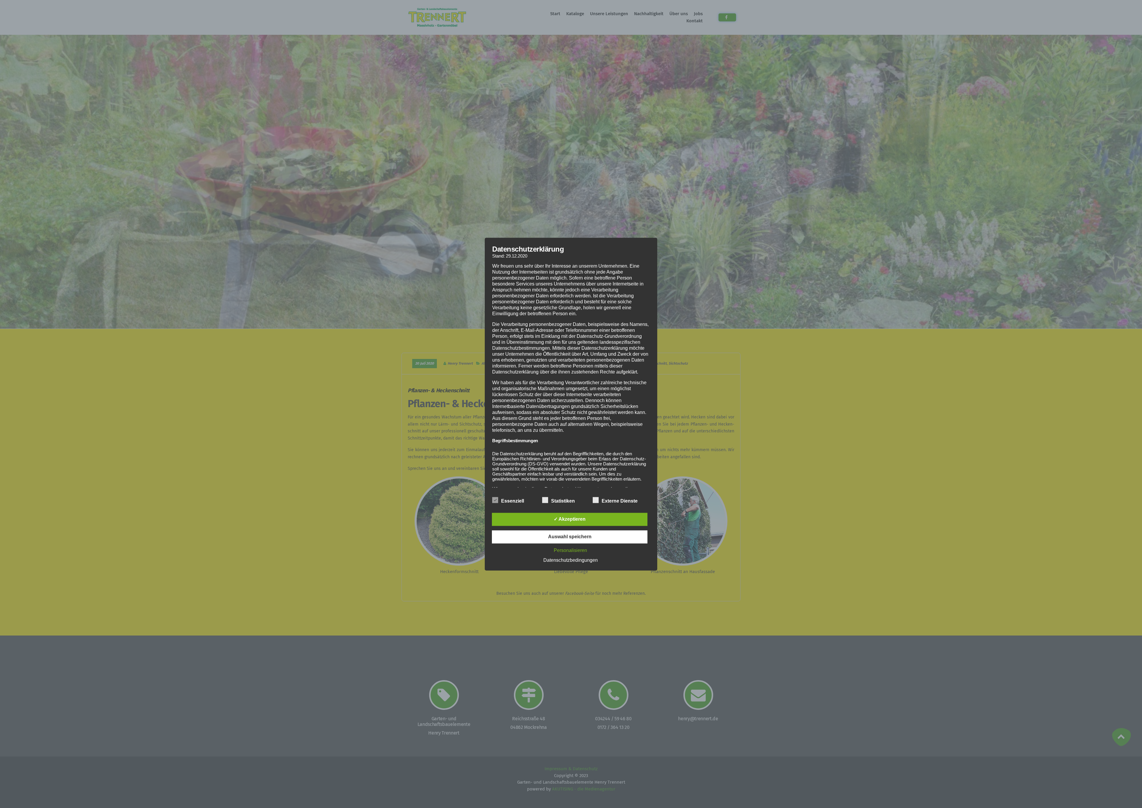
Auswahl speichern (570, 536)
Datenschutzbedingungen (570, 560)
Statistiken (563, 500)
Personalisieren (570, 550)
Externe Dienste (620, 500)
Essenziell (512, 500)
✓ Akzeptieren (570, 519)
